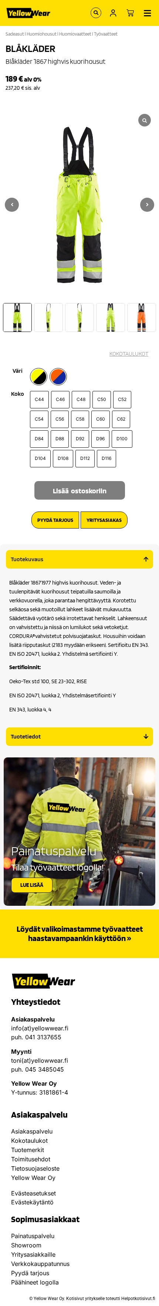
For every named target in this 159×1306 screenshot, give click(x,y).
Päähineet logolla (35, 1282)
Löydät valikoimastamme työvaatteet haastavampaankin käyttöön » (80, 933)
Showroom (26, 1245)
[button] (147, 205)
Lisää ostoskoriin (79, 490)
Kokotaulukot (29, 1140)
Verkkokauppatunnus (40, 1263)
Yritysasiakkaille (33, 1254)
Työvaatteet (106, 34)
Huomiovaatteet (75, 34)
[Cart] (130, 13)
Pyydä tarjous (30, 1273)
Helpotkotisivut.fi (138, 1298)
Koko (17, 394)
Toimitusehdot (30, 1159)
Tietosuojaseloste (35, 1168)
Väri (18, 371)
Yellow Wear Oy (33, 1177)
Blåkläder (30, 48)
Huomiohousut (42, 34)
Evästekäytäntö (32, 1202)
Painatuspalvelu (32, 1236)
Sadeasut (15, 34)
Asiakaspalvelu (32, 1131)
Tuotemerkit (27, 1150)
